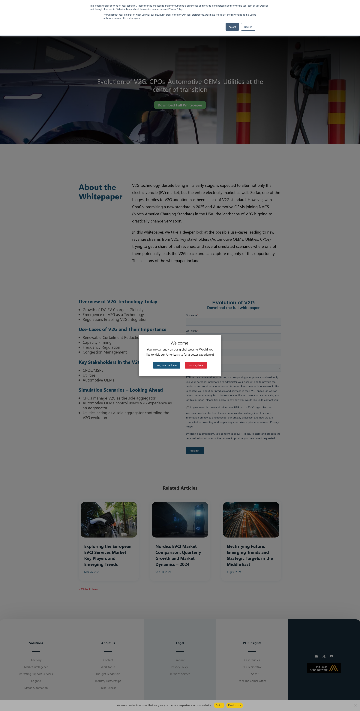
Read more (234, 705)
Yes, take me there (167, 365)
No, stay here (196, 365)
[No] (355, 705)
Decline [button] (248, 26)
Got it (219, 705)
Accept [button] (232, 26)
